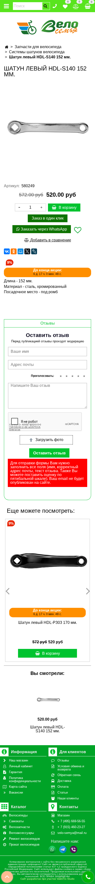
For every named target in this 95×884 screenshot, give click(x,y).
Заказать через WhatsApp (43, 229)
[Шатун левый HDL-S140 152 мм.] (47, 126)
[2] (66, 376)
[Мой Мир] (20, 251)
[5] (84, 376)
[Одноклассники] (14, 251)
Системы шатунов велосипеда (37, 52)
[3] (72, 376)
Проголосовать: (42, 376)
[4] (78, 376)
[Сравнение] (76, 6)
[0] (65, 6)
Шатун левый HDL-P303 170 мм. (47, 622)
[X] (27, 251)
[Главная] (7, 47)
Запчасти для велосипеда (38, 47)
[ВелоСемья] (47, 26)
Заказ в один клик (48, 218)
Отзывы (47, 323)
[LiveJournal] (34, 251)
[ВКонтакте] (7, 251)
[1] (61, 376)
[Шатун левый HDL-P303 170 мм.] (47, 561)
